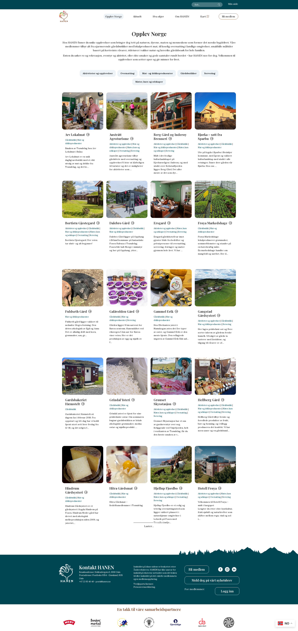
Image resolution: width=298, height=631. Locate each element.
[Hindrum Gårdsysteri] (82, 464)
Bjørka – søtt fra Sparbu (210, 136)
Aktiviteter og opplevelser (120, 144)
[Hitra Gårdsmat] (126, 464)
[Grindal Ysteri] (126, 376)
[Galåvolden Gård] (126, 287)
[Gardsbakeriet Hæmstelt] (82, 376)
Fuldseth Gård (76, 311)
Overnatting (124, 151)
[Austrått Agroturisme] (126, 111)
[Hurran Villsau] (126, 553)
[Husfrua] (171, 553)
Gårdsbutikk (70, 140)
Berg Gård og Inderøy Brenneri (170, 136)
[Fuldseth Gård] (82, 287)
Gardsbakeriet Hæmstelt (76, 402)
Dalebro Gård (119, 223)
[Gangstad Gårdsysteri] (215, 287)
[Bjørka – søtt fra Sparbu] (215, 111)
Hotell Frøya (207, 488)
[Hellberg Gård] (215, 376)
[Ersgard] (171, 199)
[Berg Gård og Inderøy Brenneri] (171, 111)
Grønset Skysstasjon (162, 402)
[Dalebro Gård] (126, 199)
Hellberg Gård (209, 400)
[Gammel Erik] (171, 287)
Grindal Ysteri (119, 400)
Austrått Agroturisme (119, 136)
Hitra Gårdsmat (121, 488)
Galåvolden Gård (121, 311)
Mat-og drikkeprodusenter (165, 147)
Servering (135, 151)
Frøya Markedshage (212, 223)
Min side (233, 3)
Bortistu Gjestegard (80, 223)
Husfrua (160, 577)
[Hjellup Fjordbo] (171, 464)
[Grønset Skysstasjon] (171, 376)
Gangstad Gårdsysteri (207, 313)
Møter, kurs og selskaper (164, 412)
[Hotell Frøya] (215, 464)
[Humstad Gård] (82, 553)
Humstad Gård (76, 577)
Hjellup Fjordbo (166, 488)
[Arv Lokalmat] (82, 111)
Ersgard (160, 223)
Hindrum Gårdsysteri (74, 490)
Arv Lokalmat (75, 134)
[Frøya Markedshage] (215, 199)
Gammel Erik (163, 311)
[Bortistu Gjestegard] (82, 199)
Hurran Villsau (120, 577)
